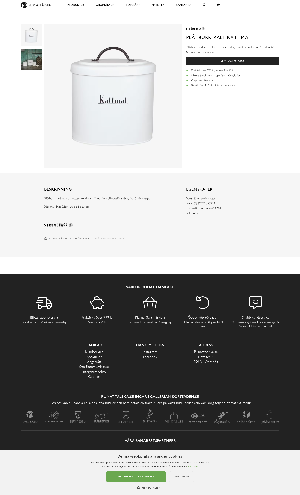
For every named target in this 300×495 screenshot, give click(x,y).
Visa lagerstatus (232, 60)
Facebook (150, 357)
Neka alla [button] (181, 476)
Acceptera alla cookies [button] (136, 476)
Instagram (150, 351)
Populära (133, 4)
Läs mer (193, 466)
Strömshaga (208, 198)
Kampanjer (184, 4)
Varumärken (105, 4)
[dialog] (150, 472)
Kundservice (94, 351)
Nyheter (158, 4)
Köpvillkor (94, 357)
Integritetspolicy (94, 371)
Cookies (94, 376)
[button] (150, 487)
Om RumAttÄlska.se (94, 366)
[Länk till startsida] (45, 238)
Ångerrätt (94, 361)
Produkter (75, 4)
